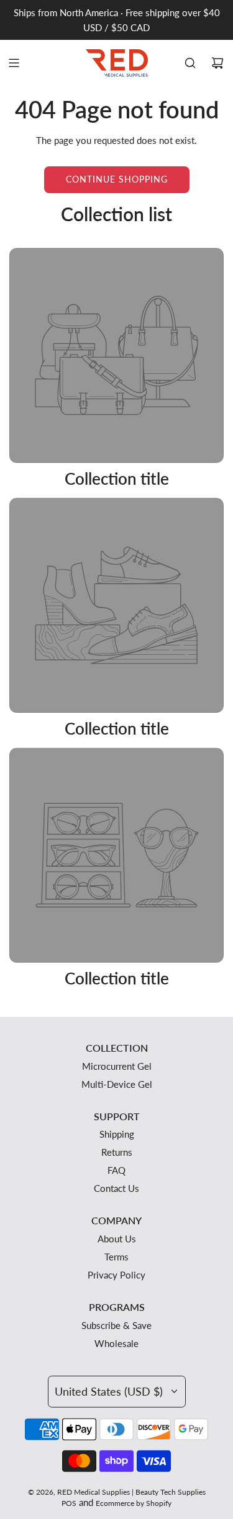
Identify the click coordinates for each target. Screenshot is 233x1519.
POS (69, 1503)
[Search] (190, 63)
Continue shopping (117, 179)
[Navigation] (13, 63)
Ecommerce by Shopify (133, 1503)
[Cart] (217, 63)
